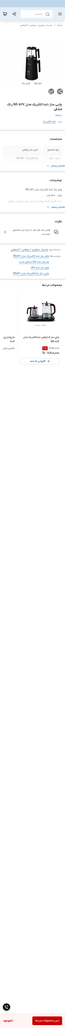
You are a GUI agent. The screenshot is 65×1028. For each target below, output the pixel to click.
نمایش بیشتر (58, 166)
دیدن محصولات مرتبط (47, 1020)
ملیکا (59, 25)
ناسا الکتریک (49, 121)
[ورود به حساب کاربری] (15, 14)
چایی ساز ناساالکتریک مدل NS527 (31, 273)
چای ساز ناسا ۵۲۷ (40, 267)
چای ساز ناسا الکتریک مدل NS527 (31, 256)
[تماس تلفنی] (6, 1007)
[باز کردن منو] (59, 14)
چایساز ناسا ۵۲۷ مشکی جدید (34, 262)
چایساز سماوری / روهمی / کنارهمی (36, 25)
